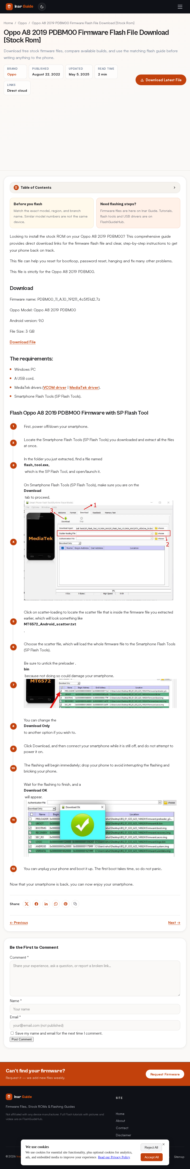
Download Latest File (163, 80)
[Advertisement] (95, 129)
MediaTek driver (84, 387)
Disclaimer (123, 1135)
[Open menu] (180, 6)
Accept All (152, 1157)
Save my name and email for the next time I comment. (58, 1033)
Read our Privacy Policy (114, 1157)
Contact (122, 1128)
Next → (174, 922)
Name (16, 1000)
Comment (19, 957)
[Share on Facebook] (36, 904)
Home (8, 23)
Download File (23, 342)
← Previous (19, 922)
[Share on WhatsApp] (56, 904)
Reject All (151, 1147)
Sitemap (179, 1157)
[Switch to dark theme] (42, 7)
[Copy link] (75, 904)
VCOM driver (54, 387)
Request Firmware (165, 1074)
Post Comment (22, 1039)
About (120, 1121)
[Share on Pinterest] (66, 904)
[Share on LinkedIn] (46, 904)
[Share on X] (27, 904)
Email (15, 1017)
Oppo (22, 23)
